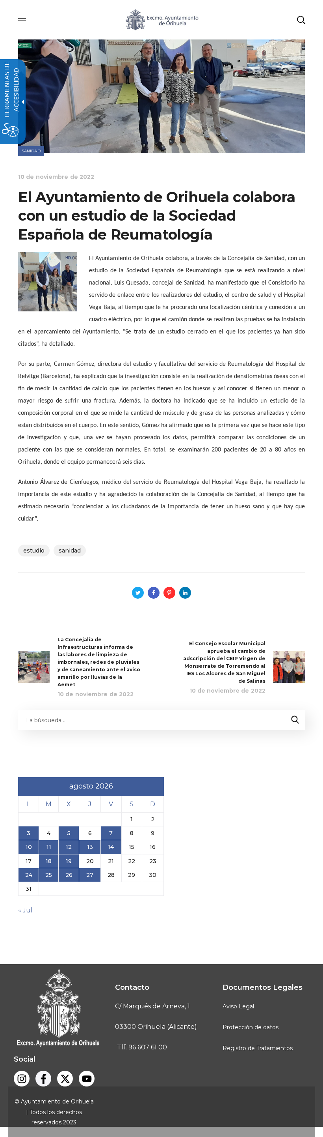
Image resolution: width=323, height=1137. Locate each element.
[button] (301, 20)
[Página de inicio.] (161, 19)
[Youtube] (87, 1078)
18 (49, 861)
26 (68, 875)
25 (48, 875)
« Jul (25, 910)
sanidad (70, 550)
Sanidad (31, 151)
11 (48, 846)
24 (28, 875)
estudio (34, 550)
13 (90, 846)
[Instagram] (22, 1078)
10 (29, 846)
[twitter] (65, 1078)
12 (69, 846)
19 (69, 861)
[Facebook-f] (43, 1078)
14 (111, 846)
